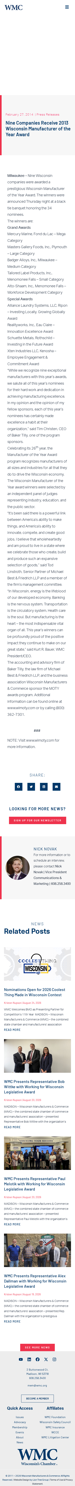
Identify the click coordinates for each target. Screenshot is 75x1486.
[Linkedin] (29, 1359)
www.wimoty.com (40, 740)
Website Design (21, 1480)
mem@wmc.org (37, 1385)
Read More (12, 1029)
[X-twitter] (46, 1359)
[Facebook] (38, 1359)
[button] (18, 786)
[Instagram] (54, 1359)
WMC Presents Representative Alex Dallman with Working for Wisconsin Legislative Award (35, 1280)
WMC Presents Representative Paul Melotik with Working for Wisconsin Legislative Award (34, 1183)
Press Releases (48, 114)
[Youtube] (21, 1359)
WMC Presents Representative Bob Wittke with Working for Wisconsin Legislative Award (34, 1086)
